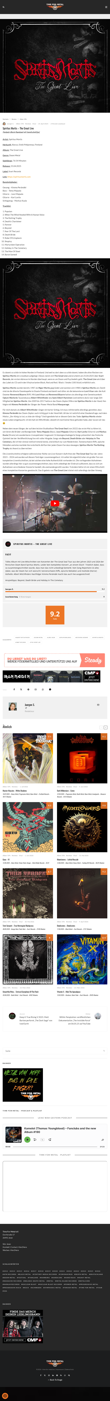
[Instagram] (49, 1375)
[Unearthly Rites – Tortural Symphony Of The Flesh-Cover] (28, 959)
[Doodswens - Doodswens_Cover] (82, 893)
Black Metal (25, 1274)
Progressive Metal (89, 1284)
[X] (45, 1375)
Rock (26, 1287)
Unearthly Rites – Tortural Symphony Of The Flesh (20, 991)
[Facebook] (41, 1375)
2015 (20, 1271)
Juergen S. (10, 124)
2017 (34, 1271)
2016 (27, 1271)
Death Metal (81, 1274)
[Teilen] (14, 689)
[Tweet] (21, 689)
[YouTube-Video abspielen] (55, 503)
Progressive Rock (12, 1287)
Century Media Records (45, 1274)
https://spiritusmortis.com (19, 177)
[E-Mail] (36, 689)
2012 (6, 1271)
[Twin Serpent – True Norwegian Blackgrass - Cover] (28, 893)
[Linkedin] (53, 1375)
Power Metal (71, 1284)
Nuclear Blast (29, 1284)
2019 (48, 1271)
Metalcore (85, 1281)
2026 (98, 1271)
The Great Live (36, 642)
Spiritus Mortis (98, 637)
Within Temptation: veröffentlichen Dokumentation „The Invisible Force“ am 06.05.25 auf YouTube (74, 1019)
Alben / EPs (20, 124)
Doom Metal (39, 637)
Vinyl (34, 124)
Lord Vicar (51, 637)
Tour (100, 1287)
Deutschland (96, 1274)
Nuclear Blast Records (50, 1284)
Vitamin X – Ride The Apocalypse (69, 991)
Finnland (33, 1277)
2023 (77, 1271)
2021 (63, 1271)
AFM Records (10, 1274)
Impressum (60, 1369)
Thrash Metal (70, 1287)
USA (5, 1291)
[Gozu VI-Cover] (28, 827)
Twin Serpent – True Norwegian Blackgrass (18, 925)
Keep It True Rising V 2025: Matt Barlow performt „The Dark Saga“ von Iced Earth (36, 1019)
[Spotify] (57, 1375)
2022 (70, 1271)
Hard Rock (70, 1277)
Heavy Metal (84, 1277)
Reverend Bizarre (82, 637)
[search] (104, 1051)
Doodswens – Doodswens (66, 925)
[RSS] (61, 1375)
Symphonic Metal (52, 1287)
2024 (84, 1271)
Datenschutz (69, 1369)
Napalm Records (12, 1284)
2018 (41, 1271)
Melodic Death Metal (35, 1281)
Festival (22, 1277)
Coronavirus (66, 1274)
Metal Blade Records (66, 1281)
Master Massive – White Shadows (15, 790)
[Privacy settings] (5, 1396)
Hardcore (57, 1277)
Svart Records (21, 642)
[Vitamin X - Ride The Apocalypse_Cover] (82, 959)
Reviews (28, 124)
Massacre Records (13, 1281)
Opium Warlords (65, 637)
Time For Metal (87, 1287)
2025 (91, 1271)
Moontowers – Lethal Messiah (67, 859)
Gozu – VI (6, 859)
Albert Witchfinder (23, 637)
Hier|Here (22, 1247)
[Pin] (28, 689)
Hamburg (45, 1277)
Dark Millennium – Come (65, 790)
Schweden (37, 1287)
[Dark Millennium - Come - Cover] (82, 758)
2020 (56, 1271)
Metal (50, 1281)
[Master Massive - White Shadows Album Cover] (28, 758)
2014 (13, 1271)
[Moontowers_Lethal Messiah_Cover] (82, 827)
